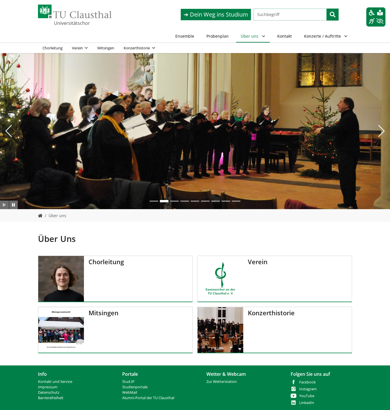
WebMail (129, 392)
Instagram (308, 389)
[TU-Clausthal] (75, 11)
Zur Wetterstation (221, 381)
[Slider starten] (4, 205)
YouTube (306, 395)
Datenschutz (48, 392)
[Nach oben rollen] (378, 398)
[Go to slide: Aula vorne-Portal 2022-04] (236, 201)
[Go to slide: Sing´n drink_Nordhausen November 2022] (226, 201)
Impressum (47, 387)
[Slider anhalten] (13, 205)
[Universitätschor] (40, 215)
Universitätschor (72, 23)
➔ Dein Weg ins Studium (216, 14)
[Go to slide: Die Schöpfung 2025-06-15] (174, 201)
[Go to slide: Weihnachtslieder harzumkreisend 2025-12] (164, 201)
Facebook (307, 382)
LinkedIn (306, 402)
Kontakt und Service (55, 381)
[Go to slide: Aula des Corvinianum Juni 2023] (205, 201)
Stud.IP (128, 381)
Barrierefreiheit (50, 397)
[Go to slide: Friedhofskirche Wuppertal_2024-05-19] (195, 201)
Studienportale (135, 387)
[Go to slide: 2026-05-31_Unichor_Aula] (154, 201)
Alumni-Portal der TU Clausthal (148, 397)
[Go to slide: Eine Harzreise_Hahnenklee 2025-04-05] (184, 201)
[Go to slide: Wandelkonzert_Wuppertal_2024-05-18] (215, 201)
